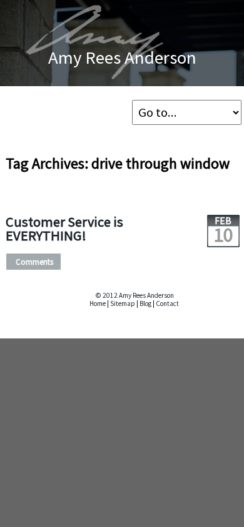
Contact (167, 303)
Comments (34, 262)
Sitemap (122, 303)
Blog (145, 303)
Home (97, 303)
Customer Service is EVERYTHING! (64, 228)
